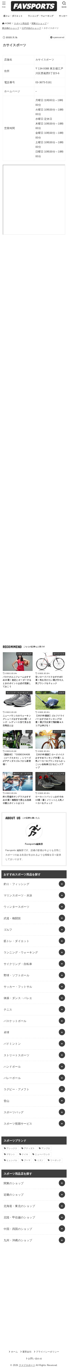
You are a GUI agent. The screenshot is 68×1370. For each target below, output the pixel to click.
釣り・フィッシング (16, 884)
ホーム (14, 1351)
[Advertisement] (34, 282)
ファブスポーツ (27, 1365)
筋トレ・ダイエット (16, 941)
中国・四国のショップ (18, 1228)
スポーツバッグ (14, 1112)
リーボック (55, 1160)
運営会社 (27, 1351)
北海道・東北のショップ (19, 1206)
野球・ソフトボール (16, 975)
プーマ (27, 1160)
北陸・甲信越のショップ (19, 1217)
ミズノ (40, 1160)
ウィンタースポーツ (16, 906)
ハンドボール (12, 1066)
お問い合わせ (35, 1358)
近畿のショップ (14, 1194)
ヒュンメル (11, 1160)
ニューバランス (42, 1154)
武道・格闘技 (12, 918)
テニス (8, 1009)
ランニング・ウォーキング (21, 952)
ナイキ (25, 1154)
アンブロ (45, 1148)
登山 (6, 1100)
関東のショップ (14, 1183)
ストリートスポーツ (16, 1055)
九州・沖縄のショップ (18, 1240)
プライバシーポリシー (47, 1351)
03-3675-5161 (43, 82)
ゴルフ (8, 929)
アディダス (29, 1148)
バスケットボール (15, 1020)
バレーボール (12, 1077)
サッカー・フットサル (18, 986)
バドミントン (12, 1043)
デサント (10, 1154)
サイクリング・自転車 (18, 963)
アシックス (11, 1148)
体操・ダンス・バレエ (18, 998)
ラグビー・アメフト (16, 1089)
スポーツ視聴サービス (18, 1123)
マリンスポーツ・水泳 (18, 895)
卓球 (6, 1032)
